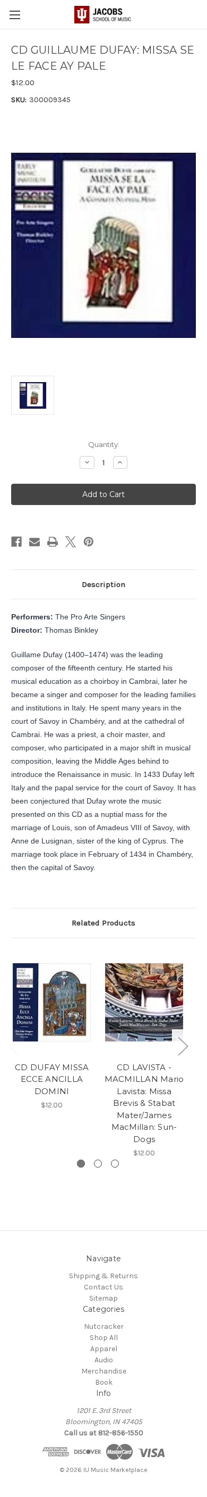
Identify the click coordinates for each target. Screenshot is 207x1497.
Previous (13, 1046)
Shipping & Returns (103, 1275)
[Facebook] (16, 541)
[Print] (52, 541)
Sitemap (103, 1298)
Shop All (104, 1337)
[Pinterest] (88, 541)
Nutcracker (104, 1326)
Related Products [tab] (103, 923)
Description (103, 584)
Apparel (103, 1348)
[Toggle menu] (14, 14)
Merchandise (103, 1371)
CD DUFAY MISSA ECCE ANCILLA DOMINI (52, 1079)
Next (182, 1046)
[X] (70, 541)
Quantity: (103, 444)
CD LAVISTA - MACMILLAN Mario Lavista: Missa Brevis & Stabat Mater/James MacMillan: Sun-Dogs (144, 1103)
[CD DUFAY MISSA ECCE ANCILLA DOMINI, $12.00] (52, 1002)
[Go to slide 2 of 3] (98, 1164)
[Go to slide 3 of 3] (115, 1164)
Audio (103, 1359)
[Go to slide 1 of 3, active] (81, 1164)
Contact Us (103, 1287)
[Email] (34, 541)
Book (104, 1382)
